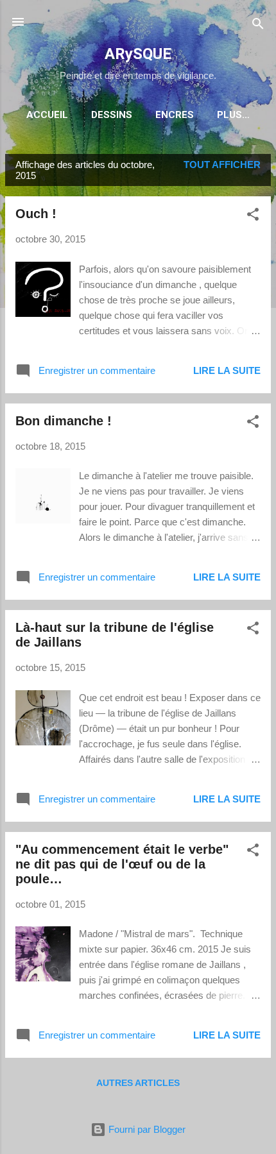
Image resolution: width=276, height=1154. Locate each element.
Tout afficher (222, 164)
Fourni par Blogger (145, 1129)
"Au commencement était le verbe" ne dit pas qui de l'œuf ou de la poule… (122, 864)
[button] (253, 216)
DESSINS (111, 115)
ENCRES (174, 115)
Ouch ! (35, 214)
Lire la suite (227, 370)
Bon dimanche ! (63, 421)
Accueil (47, 115)
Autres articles (138, 1083)
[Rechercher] (258, 26)
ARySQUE (138, 54)
